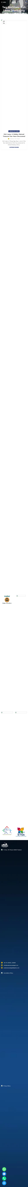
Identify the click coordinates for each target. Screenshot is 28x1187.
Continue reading (14, 147)
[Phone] (4, 1178)
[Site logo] (14, 2)
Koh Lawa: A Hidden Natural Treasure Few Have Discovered (14, 135)
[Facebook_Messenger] (4, 1174)
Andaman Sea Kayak (14, 131)
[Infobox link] (14, 965)
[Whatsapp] (4, 1169)
